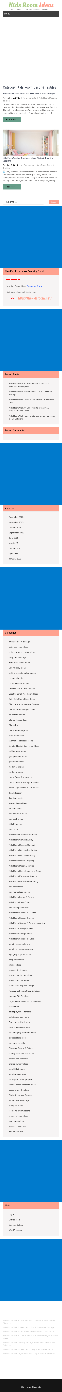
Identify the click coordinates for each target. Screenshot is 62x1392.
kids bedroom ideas (18, 814)
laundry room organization (21, 949)
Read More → (12, 119)
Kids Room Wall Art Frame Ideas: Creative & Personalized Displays (29, 385)
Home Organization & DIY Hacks (23, 787)
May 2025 (13, 543)
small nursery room (17, 1074)
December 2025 (16, 517)
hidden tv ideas (16, 772)
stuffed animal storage (19, 1100)
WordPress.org (15, 1230)
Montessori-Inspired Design (21, 986)
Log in (11, 1214)
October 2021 (15, 548)
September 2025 (16, 533)
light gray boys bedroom (20, 954)
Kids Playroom (15, 824)
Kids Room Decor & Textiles (21, 866)
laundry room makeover (20, 944)
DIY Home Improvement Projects (24, 704)
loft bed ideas (15, 965)
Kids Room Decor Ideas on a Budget (25, 871)
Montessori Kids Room (19, 980)
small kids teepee (17, 1069)
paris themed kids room (19, 1027)
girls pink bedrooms (18, 756)
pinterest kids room (17, 1038)
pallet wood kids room (19, 1017)
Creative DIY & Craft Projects (22, 688)
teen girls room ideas (18, 1116)
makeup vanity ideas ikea (20, 975)
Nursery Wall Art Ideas (19, 996)
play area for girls (17, 1043)
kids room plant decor (19, 907)
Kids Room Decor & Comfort (22, 845)
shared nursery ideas (18, 1064)
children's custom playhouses (22, 673)
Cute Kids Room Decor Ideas (22, 699)
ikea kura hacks (16, 798)
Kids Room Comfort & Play (21, 840)
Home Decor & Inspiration (20, 777)
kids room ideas (16, 886)
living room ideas (16, 959)
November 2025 (16, 522)
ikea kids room (15, 793)
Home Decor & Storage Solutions (24, 782)
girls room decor (16, 761)
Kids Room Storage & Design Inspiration (27, 923)
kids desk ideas (16, 819)
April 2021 (13, 553)
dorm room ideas (16, 735)
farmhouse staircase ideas (21, 741)
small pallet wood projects (20, 1079)
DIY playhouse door (18, 720)
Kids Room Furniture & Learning (23, 881)
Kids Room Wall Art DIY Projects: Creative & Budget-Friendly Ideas (29, 409)
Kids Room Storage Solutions (22, 939)
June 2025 (13, 538)
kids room (13, 829)
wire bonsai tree (16, 1131)
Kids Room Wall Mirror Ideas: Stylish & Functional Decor (31, 401)
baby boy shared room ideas (22, 652)
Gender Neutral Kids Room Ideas (24, 746)
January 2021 (15, 559)
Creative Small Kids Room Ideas (23, 694)
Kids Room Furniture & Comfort (23, 876)
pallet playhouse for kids (20, 1012)
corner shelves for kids (19, 683)
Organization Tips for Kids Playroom (25, 1001)
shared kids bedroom (18, 1058)
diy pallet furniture (17, 715)
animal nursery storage (19, 642)
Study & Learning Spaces (20, 1095)
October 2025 (15, 527)
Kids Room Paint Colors (19, 902)
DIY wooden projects (18, 730)
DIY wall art (14, 725)
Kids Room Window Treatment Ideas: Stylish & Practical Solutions (28, 159)
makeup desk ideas (18, 970)
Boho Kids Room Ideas (19, 662)
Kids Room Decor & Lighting (21, 860)
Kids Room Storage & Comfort (22, 913)
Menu (7, 13)
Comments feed (16, 1225)
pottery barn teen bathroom (21, 1053)
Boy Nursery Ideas (17, 668)
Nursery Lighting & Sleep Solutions (24, 991)
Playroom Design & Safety (21, 1048)
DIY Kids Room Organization (22, 709)
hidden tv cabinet (16, 767)
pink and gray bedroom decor (22, 1032)
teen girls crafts (16, 1105)
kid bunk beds (15, 808)
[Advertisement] (31, 49)
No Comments (29, 98)
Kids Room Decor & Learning (22, 855)
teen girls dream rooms (19, 1111)
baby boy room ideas (18, 647)
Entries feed (14, 1220)
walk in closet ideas (17, 1126)
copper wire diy (16, 678)
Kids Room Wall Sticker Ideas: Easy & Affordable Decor (28, 1349)
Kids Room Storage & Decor (21, 918)
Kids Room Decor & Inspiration (23, 850)
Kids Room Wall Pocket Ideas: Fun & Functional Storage (30, 393)
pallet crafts (14, 1006)
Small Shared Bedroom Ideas (22, 1085)
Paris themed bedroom (19, 1022)
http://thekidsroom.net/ (35, 298)
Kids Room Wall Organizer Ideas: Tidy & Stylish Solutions (29, 1353)
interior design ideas (18, 803)
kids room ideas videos (19, 892)
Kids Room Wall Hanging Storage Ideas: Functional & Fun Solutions (32, 417)
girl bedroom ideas (17, 751)
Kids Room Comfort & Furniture (23, 834)
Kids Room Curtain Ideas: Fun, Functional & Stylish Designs (29, 93)
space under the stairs (19, 1090)
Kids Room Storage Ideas (20, 933)
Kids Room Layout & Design (21, 897)
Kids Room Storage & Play (21, 928)
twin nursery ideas (17, 1121)
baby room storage (17, 657)
